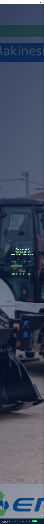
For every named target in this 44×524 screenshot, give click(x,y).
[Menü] (41, 2)
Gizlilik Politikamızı (25, 521)
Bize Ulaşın (29, 266)
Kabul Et (34, 521)
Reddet (40, 521)
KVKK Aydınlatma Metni (16, 521)
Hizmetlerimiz (17, 266)
